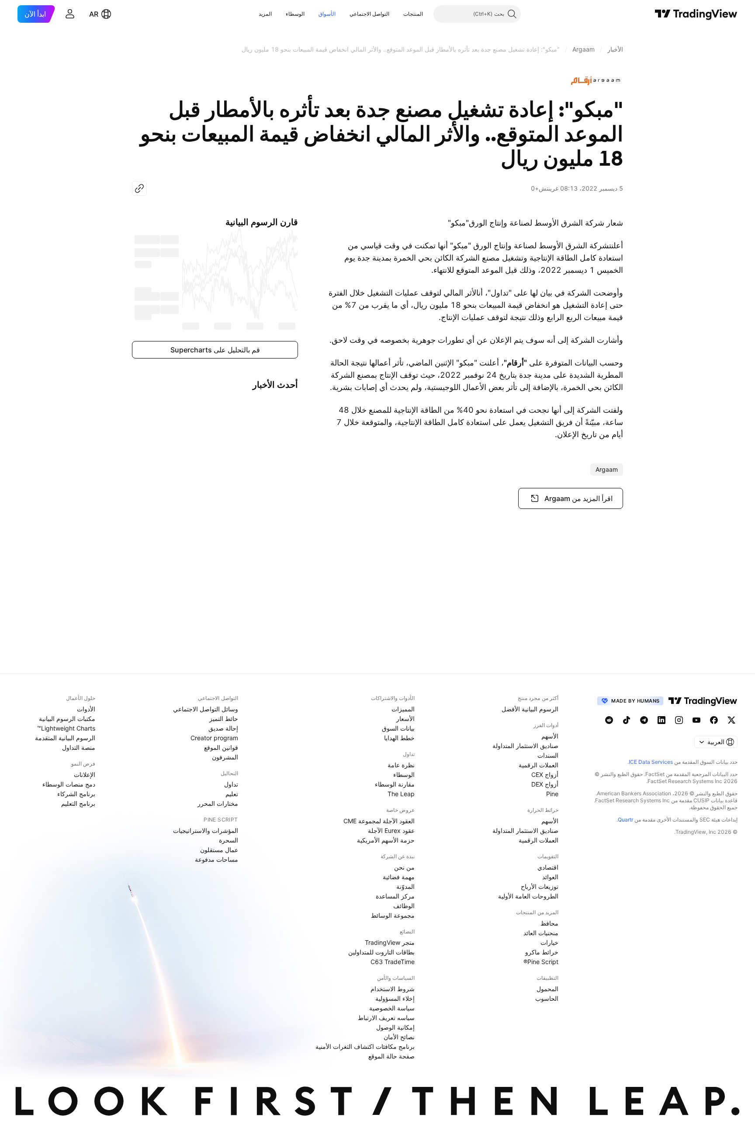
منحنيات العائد (540, 933)
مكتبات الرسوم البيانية (67, 718)
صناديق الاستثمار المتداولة (525, 745)
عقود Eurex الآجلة (391, 830)
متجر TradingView (390, 942)
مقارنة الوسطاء (395, 784)
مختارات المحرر (217, 803)
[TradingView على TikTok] (626, 720)
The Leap (401, 793)
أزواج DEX (544, 784)
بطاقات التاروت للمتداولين (381, 952)
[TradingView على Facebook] (714, 720)
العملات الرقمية (538, 765)
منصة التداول (78, 747)
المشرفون (225, 757)
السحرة (228, 840)
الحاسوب (546, 998)
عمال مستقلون (219, 849)
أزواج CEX (544, 774)
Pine (552, 793)
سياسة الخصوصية (392, 1008)
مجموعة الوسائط (393, 915)
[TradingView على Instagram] (679, 720)
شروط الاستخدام (393, 988)
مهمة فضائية (399, 877)
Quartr (625, 819)
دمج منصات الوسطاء (68, 784)
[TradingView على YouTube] (696, 720)
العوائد (550, 877)
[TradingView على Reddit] (609, 720)
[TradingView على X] (731, 720)
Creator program (214, 738)
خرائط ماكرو (541, 952)
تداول (231, 784)
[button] (397, 14)
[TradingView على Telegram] (644, 720)
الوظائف (404, 905)
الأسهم (549, 736)
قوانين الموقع (221, 747)
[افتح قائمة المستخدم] (70, 14)
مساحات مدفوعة (216, 859)
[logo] (597, 80)
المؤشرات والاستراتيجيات (205, 830)
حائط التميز (223, 718)
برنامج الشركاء (76, 793)
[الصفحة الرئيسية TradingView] (696, 14)
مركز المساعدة (395, 896)
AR (93, 14)
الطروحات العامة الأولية (528, 896)
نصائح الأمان (399, 1037)
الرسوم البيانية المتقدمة (65, 738)
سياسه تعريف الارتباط (386, 1017)
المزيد (265, 13)
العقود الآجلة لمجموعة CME (379, 821)
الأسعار (405, 718)
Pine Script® (540, 961)
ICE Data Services (651, 762)
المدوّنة (405, 886)
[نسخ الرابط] (139, 188)
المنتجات (413, 13)
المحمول (547, 988)
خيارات (549, 942)
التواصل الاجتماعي (369, 13)
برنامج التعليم (78, 803)
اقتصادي (547, 867)
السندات (547, 755)
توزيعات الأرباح (539, 886)
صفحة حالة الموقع (391, 1056)
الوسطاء (295, 13)
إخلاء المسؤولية (395, 998)
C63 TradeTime (393, 961)
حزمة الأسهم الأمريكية (386, 840)
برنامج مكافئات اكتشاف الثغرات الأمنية (365, 1046)
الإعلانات (84, 774)
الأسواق (327, 13)
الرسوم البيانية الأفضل (530, 709)
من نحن (404, 867)
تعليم (231, 793)
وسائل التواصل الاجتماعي (205, 709)
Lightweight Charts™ (66, 728)
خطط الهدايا (399, 738)
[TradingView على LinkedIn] (661, 720)
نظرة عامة (401, 765)
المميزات (403, 709)
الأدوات (86, 709)
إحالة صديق (223, 728)
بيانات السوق (398, 728)
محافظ (549, 923)
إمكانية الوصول (395, 1027)
